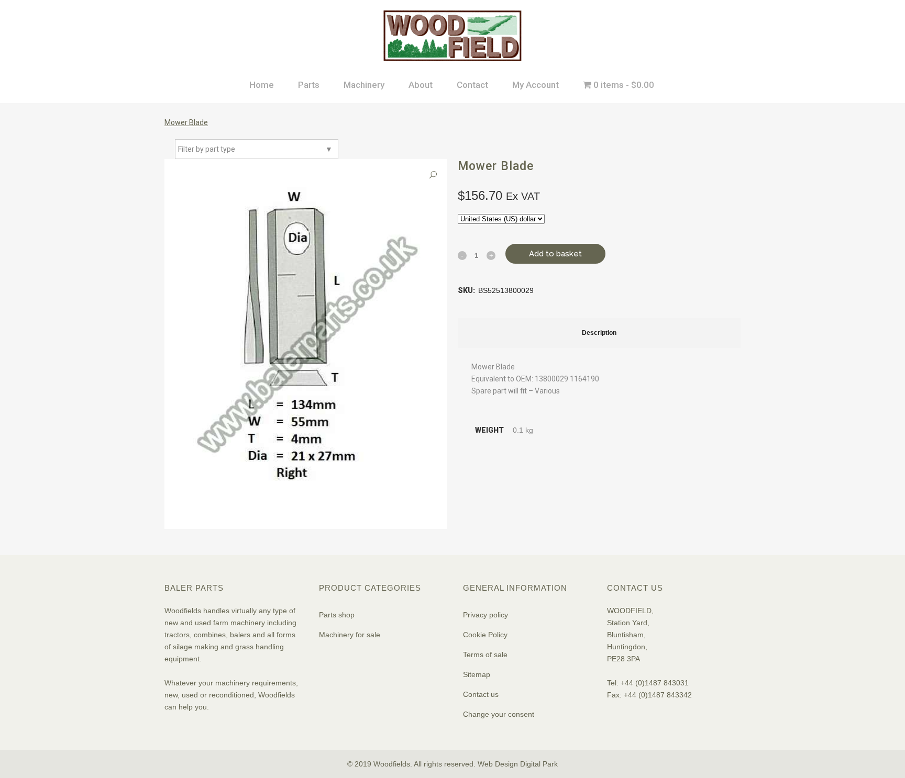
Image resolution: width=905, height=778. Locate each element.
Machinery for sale (349, 634)
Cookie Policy (485, 634)
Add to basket (555, 253)
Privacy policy (485, 615)
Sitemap (476, 674)
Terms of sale (485, 654)
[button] (433, 175)
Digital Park (539, 764)
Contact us (481, 694)
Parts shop (337, 615)
